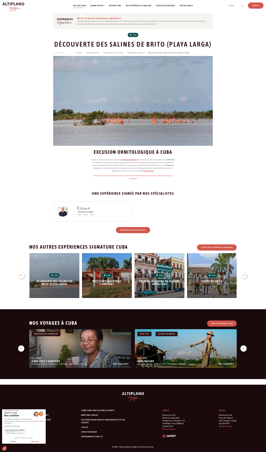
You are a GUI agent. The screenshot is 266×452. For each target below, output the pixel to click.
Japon (85, 215)
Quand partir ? (98, 5)
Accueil (80, 53)
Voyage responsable (165, 5)
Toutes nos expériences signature (217, 247)
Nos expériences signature (138, 5)
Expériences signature (136, 53)
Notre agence (186, 5)
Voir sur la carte (168, 429)
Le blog (84, 427)
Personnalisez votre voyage (133, 230)
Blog (231, 5)
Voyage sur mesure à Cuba (113, 53)
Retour (59, 53)
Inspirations (115, 5)
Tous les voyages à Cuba (222, 323)
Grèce (92, 215)
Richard (84, 209)
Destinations (79, 5)
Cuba (134, 35)
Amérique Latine (92, 53)
